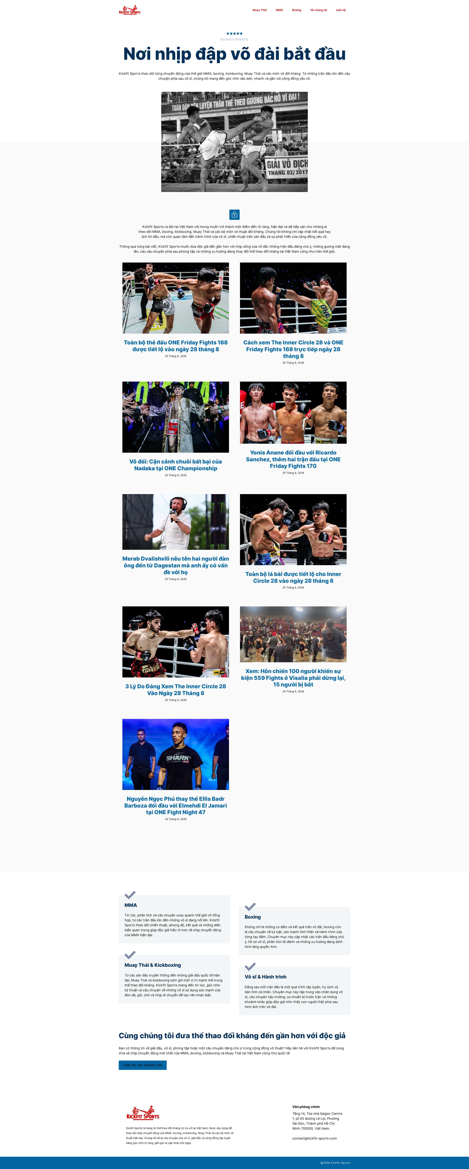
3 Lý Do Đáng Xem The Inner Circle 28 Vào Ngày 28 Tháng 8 (175, 689)
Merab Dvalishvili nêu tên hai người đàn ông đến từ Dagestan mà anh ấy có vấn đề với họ (175, 565)
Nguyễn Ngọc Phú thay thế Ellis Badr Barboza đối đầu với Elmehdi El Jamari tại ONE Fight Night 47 (175, 805)
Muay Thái (260, 10)
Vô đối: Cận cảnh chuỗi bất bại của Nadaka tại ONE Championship (175, 465)
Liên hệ (341, 10)
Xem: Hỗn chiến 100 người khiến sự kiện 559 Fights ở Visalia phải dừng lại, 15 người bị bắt (293, 678)
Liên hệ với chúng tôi (142, 1065)
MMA (279, 10)
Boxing (296, 10)
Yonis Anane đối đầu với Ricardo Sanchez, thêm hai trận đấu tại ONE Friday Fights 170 (293, 459)
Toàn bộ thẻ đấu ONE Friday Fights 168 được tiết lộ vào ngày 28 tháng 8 (176, 345)
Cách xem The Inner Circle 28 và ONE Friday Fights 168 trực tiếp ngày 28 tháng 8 (293, 349)
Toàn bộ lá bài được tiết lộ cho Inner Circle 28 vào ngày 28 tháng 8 (293, 577)
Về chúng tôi (318, 10)
